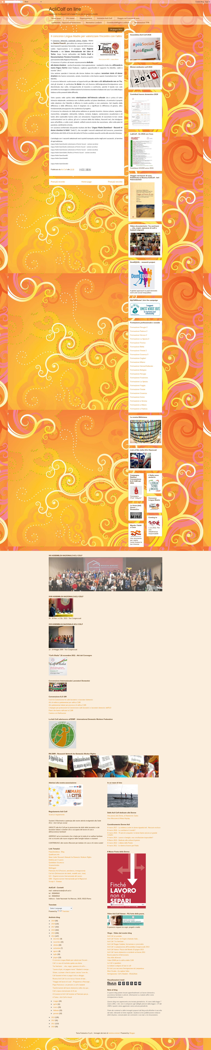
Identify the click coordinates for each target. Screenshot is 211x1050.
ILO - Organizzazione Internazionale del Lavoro (65, 876)
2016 (53, 930)
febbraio (56, 1010)
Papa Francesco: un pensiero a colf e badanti (69, 985)
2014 (53, 936)
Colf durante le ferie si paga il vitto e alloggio (68, 975)
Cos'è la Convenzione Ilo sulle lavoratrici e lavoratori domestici (71, 700)
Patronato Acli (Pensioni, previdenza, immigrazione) (67, 871)
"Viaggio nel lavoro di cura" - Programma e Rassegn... (72, 982)
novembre (57, 942)
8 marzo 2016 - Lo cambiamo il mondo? (121, 830)
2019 (53, 921)
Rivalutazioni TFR (141, 23)
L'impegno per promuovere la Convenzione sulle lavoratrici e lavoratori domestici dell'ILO (80, 708)
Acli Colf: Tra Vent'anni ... (116, 941)
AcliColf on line (65, 9)
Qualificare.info (54, 854)
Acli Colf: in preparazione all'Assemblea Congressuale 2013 (128, 947)
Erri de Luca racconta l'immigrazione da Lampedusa (125, 968)
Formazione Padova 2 (138, 331)
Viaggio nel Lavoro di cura (128, 18)
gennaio (56, 1013)
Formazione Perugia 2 (138, 327)
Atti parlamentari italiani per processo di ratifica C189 (67, 705)
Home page (56, 18)
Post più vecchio (115, 182)
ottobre (56, 945)
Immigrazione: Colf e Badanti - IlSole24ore (122, 974)
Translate (65, 911)
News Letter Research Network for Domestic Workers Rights (70, 857)
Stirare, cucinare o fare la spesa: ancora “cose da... (71, 972)
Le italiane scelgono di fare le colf (119, 966)
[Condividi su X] (85, 169)
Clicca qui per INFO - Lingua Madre (108, 59)
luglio (55, 954)
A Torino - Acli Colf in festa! (62, 997)
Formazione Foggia (137, 385)
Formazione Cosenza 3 (139, 354)
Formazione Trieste (137, 389)
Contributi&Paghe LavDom (118, 23)
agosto (55, 951)
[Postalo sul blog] (83, 169)
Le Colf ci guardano (114, 963)
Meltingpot (52, 868)
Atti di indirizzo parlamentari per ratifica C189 (64, 702)
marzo (55, 1007)
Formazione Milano (137, 362)
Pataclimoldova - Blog (56, 852)
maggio (56, 1001)
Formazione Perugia (138, 374)
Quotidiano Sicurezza (56, 862)
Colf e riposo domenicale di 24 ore (65, 991)
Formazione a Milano (138, 405)
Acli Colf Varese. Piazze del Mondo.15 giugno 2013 (125, 949)
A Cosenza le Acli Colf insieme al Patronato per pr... (71, 994)
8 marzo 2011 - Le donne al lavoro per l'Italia (122, 846)
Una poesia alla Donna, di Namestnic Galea (122, 816)
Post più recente (58, 182)
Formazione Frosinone (139, 378)
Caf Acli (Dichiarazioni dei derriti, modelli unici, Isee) (67, 873)
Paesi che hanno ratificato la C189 (61, 710)
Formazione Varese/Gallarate (141, 366)
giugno (55, 957)
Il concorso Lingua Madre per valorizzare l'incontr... (71, 960)
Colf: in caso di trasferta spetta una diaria (67, 963)
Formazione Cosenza (138, 393)
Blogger (132, 1033)
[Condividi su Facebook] (87, 169)
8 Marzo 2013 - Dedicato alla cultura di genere (123, 840)
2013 (53, 1017)
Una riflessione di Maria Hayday (118, 818)
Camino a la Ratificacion (57, 713)
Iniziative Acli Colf (104, 18)
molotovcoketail (114, 1033)
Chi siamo (70, 18)
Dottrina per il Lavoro (56, 860)
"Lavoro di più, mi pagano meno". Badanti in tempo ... (71, 969)
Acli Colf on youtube (114, 936)
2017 (53, 927)
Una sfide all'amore (114, 958)
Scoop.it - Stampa (55, 881)
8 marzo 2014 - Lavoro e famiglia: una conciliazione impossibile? (130, 837)
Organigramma (86, 18)
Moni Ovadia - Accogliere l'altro (118, 971)
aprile (55, 1004)
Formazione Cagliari (138, 358)
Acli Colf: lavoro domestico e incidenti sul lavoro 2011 (126, 952)
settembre (57, 948)
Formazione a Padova (138, 409)
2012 (53, 1020)
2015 (53, 933)
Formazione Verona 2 (138, 335)
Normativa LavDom (94, 23)
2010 (53, 1027)
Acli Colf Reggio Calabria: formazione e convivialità (125, 944)
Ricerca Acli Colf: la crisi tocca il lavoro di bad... (70, 979)
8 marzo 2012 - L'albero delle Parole (120, 843)
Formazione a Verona (138, 401)
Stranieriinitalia (54, 865)
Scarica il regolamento (56, 815)
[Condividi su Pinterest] (90, 169)
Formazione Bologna (138, 370)
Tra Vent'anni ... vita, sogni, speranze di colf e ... (70, 966)
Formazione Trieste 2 (138, 351)
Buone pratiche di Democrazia (118, 955)
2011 (53, 1024)
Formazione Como (137, 397)
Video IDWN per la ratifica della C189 (120, 960)
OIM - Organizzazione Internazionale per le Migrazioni (68, 879)
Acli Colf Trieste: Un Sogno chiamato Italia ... (123, 939)
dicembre (56, 939)
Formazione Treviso (138, 343)
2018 (53, 924)
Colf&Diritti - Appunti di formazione (66, 23)
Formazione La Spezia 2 (139, 339)
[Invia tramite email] (80, 169)
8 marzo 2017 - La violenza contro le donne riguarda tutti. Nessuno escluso (133, 827)
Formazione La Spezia (139, 382)
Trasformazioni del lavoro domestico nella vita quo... (71, 988)
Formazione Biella (137, 347)
